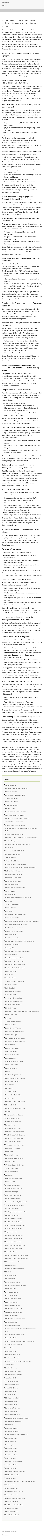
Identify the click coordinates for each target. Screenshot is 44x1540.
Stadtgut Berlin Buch (11, 1495)
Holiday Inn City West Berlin (13, 1028)
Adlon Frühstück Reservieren (14, 822)
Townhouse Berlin (10, 1478)
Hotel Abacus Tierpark (12, 1358)
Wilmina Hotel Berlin (11, 1065)
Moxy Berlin (9, 911)
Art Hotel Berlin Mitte (11, 1508)
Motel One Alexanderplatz (13, 1081)
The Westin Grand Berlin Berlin (14, 1145)
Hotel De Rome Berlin (12, 938)
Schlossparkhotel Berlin (12, 1118)
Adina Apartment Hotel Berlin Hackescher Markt (19, 1341)
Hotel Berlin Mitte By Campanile (15, 1471)
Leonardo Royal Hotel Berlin (14, 931)
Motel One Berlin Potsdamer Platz (15, 1285)
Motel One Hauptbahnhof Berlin (15, 1108)
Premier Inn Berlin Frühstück (14, 1188)
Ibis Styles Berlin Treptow (13, 1142)
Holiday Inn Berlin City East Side (15, 1101)
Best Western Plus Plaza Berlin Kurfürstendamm (20, 1481)
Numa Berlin (9, 1088)
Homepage (5, 2)
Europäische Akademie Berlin (14, 834)
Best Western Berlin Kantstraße (14, 1491)
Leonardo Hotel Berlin (12, 1048)
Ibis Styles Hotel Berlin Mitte (13, 854)
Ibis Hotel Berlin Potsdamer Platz (15, 795)
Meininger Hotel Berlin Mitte (13, 1004)
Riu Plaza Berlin (10, 808)
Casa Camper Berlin (11, 1315)
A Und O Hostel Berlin (12, 861)
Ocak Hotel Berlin (10, 978)
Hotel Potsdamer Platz (12, 1511)
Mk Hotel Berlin (10, 894)
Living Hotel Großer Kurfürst (13, 1128)
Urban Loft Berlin (10, 785)
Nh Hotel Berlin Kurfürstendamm (15, 1038)
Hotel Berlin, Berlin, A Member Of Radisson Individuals (21, 921)
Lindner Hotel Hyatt (11, 1252)
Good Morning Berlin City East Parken (17, 1418)
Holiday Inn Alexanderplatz (13, 1461)
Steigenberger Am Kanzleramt (14, 981)
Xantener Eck (9, 1365)
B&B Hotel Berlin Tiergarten (13, 1375)
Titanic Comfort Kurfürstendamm (15, 1135)
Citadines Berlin (10, 1485)
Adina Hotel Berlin (10, 1378)
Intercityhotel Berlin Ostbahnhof (14, 1334)
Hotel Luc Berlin (10, 1182)
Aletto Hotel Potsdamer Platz (14, 1061)
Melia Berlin (9, 847)
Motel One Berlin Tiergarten (13, 1218)
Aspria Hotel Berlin (11, 1051)
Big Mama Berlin (10, 1395)
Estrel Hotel (8, 901)
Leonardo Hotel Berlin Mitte (13, 1178)
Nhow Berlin (9, 1175)
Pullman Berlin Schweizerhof (14, 871)
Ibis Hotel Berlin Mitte (11, 1172)
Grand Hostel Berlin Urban (13, 1299)
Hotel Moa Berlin (10, 1058)
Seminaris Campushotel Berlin (14, 1132)
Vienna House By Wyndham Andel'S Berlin (18, 898)
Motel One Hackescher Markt (14, 1505)
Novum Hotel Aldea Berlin (13, 1242)
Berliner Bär (9, 974)
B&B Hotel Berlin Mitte (12, 1475)
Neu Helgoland (10, 1279)
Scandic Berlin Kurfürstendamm (15, 825)
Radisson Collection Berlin (13, 874)
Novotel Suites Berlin (11, 1155)
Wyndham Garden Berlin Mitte (14, 1165)
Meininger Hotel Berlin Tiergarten (15, 812)
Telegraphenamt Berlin (12, 1381)
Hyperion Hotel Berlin (12, 884)
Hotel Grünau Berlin (11, 1455)
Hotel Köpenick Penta (12, 1385)
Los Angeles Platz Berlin (12, 1408)
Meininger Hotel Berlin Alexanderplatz (17, 788)
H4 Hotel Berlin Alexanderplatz (14, 961)
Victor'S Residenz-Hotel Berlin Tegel (16, 1435)
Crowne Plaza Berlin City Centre (15, 964)
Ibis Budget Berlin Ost (12, 1431)
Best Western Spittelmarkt (13, 1195)
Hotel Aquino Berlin (11, 1368)
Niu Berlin (8, 1272)
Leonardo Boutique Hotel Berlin (15, 1498)
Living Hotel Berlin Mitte (12, 1325)
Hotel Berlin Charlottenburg (13, 1238)
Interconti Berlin (10, 1045)
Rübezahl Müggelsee (12, 1215)
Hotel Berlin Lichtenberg (12, 1148)
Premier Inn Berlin (10, 1025)
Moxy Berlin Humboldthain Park (15, 1245)
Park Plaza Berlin (10, 988)
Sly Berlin (8, 1018)
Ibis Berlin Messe (10, 1008)
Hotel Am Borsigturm (11, 841)
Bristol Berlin (9, 1152)
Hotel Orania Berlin (11, 1068)
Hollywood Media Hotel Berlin (14, 1031)
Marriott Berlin (9, 1085)
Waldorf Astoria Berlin (12, 944)
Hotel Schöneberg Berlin (12, 1354)
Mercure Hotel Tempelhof (13, 1122)
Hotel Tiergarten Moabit (12, 1305)
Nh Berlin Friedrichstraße (13, 881)
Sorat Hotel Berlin (10, 1091)
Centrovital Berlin (10, 891)
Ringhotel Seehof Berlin (12, 1398)
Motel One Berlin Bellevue (13, 1198)
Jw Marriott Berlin (10, 858)
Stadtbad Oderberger (11, 1192)
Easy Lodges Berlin (11, 1451)
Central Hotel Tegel (11, 1035)
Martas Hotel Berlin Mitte (12, 1282)
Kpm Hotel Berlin (10, 1351)
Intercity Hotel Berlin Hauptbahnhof (16, 924)
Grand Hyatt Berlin (11, 948)
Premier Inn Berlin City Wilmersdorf (16, 1202)
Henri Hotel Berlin (10, 1289)
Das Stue (8, 1111)
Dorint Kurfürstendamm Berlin (14, 958)
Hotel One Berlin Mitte (12, 1055)
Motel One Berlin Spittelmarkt (14, 1138)
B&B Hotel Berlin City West (13, 1309)
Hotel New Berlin (10, 1391)
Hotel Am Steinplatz (11, 1405)
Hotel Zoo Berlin (10, 1162)
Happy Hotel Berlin (11, 1338)
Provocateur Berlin (11, 1295)
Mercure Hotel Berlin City (13, 1095)
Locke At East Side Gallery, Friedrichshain (18, 1361)
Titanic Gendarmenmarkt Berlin (14, 1205)
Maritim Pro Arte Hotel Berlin (14, 1001)
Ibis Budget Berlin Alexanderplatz (15, 1041)
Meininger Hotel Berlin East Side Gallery (17, 844)
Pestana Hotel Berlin (11, 802)
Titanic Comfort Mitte (11, 1168)
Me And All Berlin (10, 1468)
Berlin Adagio (9, 1425)
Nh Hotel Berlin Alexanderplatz (14, 1158)
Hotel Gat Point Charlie (12, 1515)
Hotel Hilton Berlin (10, 971)
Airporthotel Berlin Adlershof (13, 1344)
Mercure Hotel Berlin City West (14, 1268)
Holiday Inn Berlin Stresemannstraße (16, 1258)
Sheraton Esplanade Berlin (13, 1021)
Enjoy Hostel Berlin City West (14, 1115)
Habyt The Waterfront (11, 1302)
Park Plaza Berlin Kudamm (13, 1228)
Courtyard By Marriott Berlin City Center (17, 818)
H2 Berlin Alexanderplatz (13, 1262)
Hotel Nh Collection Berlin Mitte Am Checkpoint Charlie (22, 1011)
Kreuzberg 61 (9, 1445)
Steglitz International (11, 1488)
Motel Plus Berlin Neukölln (13, 1421)
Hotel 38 (7, 1071)
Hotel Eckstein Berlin (11, 1501)
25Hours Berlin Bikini (11, 1105)
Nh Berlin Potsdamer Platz (13, 1371)
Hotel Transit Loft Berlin (12, 1415)
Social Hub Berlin (10, 908)
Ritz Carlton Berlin (10, 934)
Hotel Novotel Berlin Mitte (13, 991)
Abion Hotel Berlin (10, 1275)
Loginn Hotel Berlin (11, 1232)
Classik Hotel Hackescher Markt (15, 888)
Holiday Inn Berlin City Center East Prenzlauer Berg (21, 837)
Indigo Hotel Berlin (11, 1411)
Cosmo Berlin (9, 1348)
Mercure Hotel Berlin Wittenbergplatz (16, 1255)
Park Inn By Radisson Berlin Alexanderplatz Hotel (20, 868)
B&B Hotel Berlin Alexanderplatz (15, 1319)
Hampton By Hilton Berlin (13, 878)
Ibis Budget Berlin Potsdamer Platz (16, 1212)
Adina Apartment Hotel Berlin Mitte (15, 1225)
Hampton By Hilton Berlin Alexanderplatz (17, 951)
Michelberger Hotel (11, 1401)
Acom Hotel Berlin (10, 1458)
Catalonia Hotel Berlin (12, 1208)
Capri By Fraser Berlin (12, 918)
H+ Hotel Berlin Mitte (11, 1292)
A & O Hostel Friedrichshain (13, 998)
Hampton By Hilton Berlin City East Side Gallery (19, 941)
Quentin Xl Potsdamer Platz (13, 1312)
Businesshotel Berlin (11, 1428)
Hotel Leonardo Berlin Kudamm (15, 1078)
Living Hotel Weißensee (12, 1185)
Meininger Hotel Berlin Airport (14, 1235)
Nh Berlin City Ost (10, 1441)
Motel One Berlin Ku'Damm (13, 1222)
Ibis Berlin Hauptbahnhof (13, 1075)
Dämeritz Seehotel (11, 1322)
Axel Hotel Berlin (10, 1265)
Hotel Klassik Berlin (11, 1438)
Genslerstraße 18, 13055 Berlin (14, 851)
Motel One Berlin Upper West (14, 928)
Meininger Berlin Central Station (15, 968)
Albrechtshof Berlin (11, 1465)
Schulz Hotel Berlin (11, 792)
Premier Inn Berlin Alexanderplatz (15, 864)
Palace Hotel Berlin (11, 1015)
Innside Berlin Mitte (11, 954)
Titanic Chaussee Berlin (12, 904)
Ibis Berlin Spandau (11, 984)
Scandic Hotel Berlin (11, 798)
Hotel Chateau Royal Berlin (13, 1248)
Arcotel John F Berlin (11, 1388)
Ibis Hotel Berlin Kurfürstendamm (15, 914)
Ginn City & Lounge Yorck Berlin (15, 815)
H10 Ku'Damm (9, 1098)
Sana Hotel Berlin (10, 994)
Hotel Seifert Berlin (11, 1448)
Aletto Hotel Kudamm (11, 805)
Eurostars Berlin (10, 1125)
